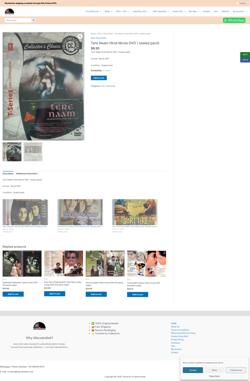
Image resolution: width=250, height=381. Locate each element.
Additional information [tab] (26, 173)
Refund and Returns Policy (183, 333)
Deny (214, 370)
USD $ (244, 60)
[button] (80, 36)
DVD (99, 34)
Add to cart (98, 78)
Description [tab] (8, 173)
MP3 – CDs (121, 11)
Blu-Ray (192, 11)
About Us (175, 326)
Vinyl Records (92, 11)
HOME (174, 323)
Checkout (175, 343)
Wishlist (225, 11)
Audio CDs (178, 11)
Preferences (236, 370)
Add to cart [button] (13, 294)
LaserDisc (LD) (139, 11)
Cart (216, 11)
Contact (206, 11)
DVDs (107, 11)
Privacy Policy (214, 376)
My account (238, 11)
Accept (192, 370)
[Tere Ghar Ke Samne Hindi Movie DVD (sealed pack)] (29, 212)
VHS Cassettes (160, 11)
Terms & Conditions (180, 330)
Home (93, 34)
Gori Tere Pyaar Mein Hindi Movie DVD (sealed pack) (134, 226)
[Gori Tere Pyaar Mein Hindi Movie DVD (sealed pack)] (138, 212)
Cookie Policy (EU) (179, 336)
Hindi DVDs (108, 34)
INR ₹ (244, 54)
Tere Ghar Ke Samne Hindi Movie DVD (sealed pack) (25, 226)
